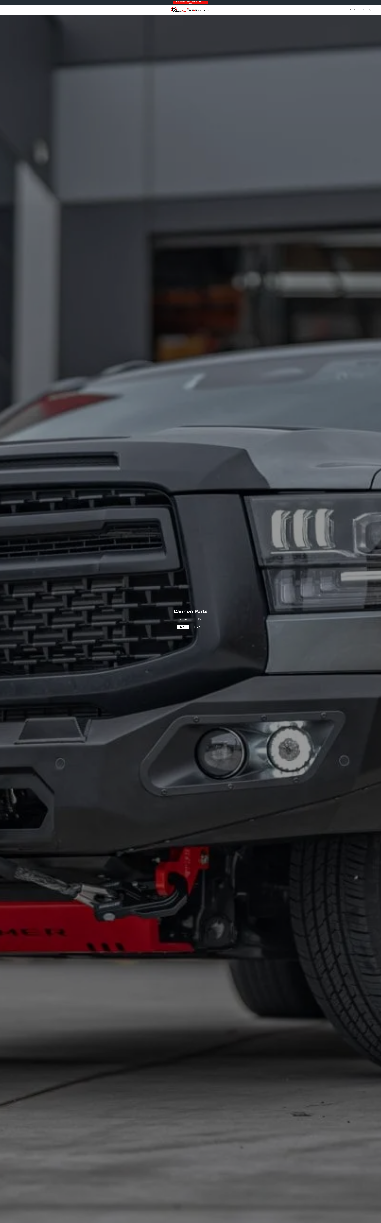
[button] (190, 2)
